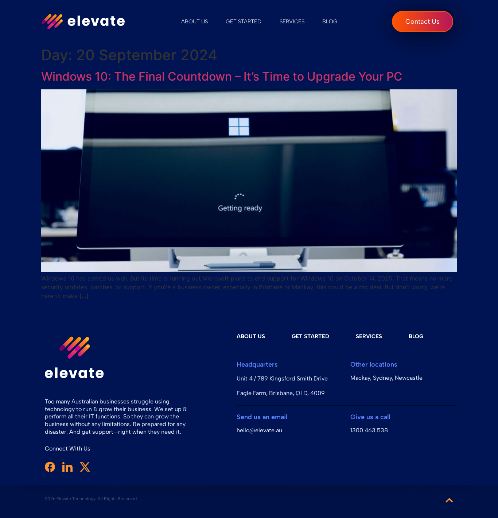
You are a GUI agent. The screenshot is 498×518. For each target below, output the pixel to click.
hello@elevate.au (259, 430)
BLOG (330, 21)
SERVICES (292, 21)
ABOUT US (194, 21)
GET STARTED (243, 21)
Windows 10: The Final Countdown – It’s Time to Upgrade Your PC (221, 76)
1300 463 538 (369, 430)
